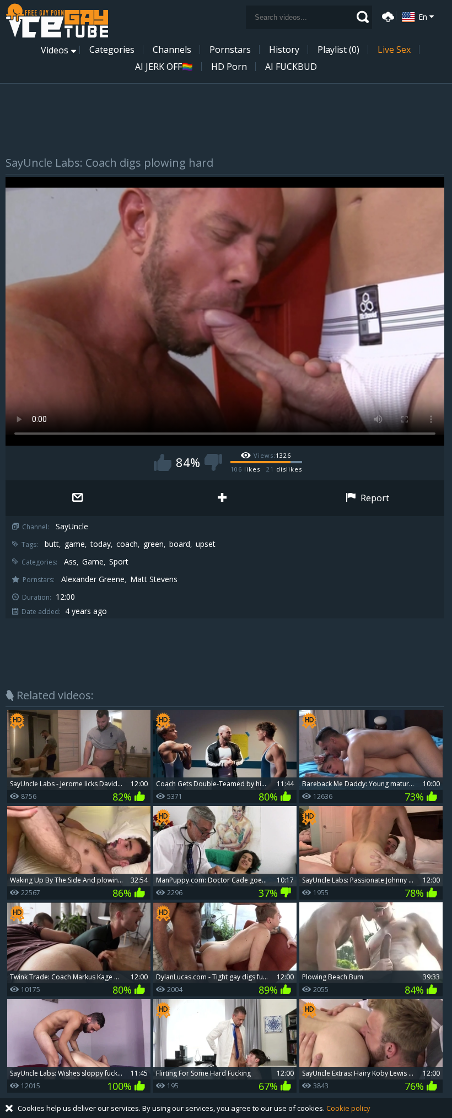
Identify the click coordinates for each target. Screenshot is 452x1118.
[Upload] (386, 15)
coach (127, 544)
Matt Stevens (153, 579)
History (284, 49)
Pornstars (230, 49)
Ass (70, 562)
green (153, 544)
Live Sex (394, 49)
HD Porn (229, 66)
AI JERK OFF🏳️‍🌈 (164, 66)
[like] (162, 462)
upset (206, 544)
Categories (111, 49)
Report (373, 498)
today (100, 544)
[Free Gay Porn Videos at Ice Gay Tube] (57, 21)
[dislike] (213, 462)
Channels (172, 49)
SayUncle (72, 526)
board (179, 544)
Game (93, 562)
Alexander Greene (93, 579)
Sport (118, 562)
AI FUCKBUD (291, 66)
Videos (54, 50)
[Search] (362, 17)
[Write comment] (78, 498)
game (74, 544)
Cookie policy (348, 1108)
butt (52, 544)
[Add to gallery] (222, 498)
